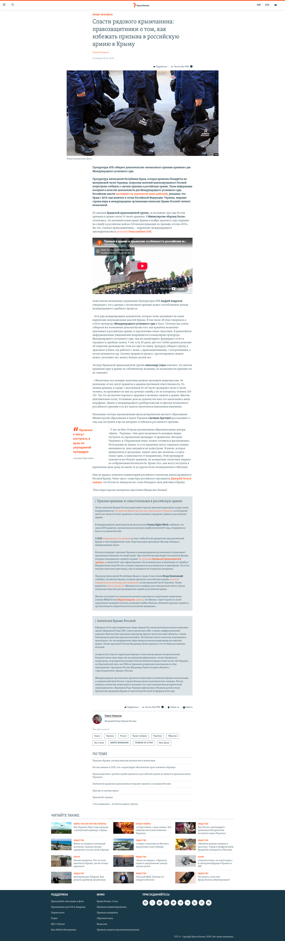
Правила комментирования (111, 907)
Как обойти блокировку (63, 930)
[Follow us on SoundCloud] (187, 903)
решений (134, 231)
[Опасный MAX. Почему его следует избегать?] (123, 877)
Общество (203, 824)
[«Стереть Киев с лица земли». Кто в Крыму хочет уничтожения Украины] (123, 828)
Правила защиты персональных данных (118, 930)
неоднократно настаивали (116, 538)
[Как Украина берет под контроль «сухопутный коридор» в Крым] (61, 828)
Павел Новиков (100, 52)
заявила (130, 600)
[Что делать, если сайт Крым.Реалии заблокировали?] (185, 877)
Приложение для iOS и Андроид (68, 907)
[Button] (160, 67)
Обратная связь (105, 918)
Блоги (77, 857)
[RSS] (194, 903)
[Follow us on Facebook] (145, 903)
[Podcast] (201, 903)
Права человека (102, 15)
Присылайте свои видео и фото (67, 901)
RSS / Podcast (58, 924)
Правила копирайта (107, 913)
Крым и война (143, 824)
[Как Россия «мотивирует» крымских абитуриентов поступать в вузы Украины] (185, 828)
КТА (267, 5)
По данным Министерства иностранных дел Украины (143, 511)
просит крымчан (115, 586)
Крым (201, 857)
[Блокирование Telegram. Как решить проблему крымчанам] (61, 877)
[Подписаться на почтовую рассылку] (209, 903)
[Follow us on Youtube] (159, 903)
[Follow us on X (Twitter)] (152, 903)
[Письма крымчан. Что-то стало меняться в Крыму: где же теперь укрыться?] (61, 861)
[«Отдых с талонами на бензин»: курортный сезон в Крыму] (123, 844)
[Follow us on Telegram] (180, 903)
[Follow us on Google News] (173, 903)
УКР (259, 5)
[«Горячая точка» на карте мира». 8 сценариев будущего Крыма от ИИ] (185, 861)
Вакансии (102, 924)
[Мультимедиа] (275, 5)
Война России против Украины (90, 824)
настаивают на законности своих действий (142, 194)
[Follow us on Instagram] (166, 903)
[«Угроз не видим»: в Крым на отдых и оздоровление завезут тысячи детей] (123, 861)
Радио (54, 918)
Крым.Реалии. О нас (107, 901)
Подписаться (57, 913)
